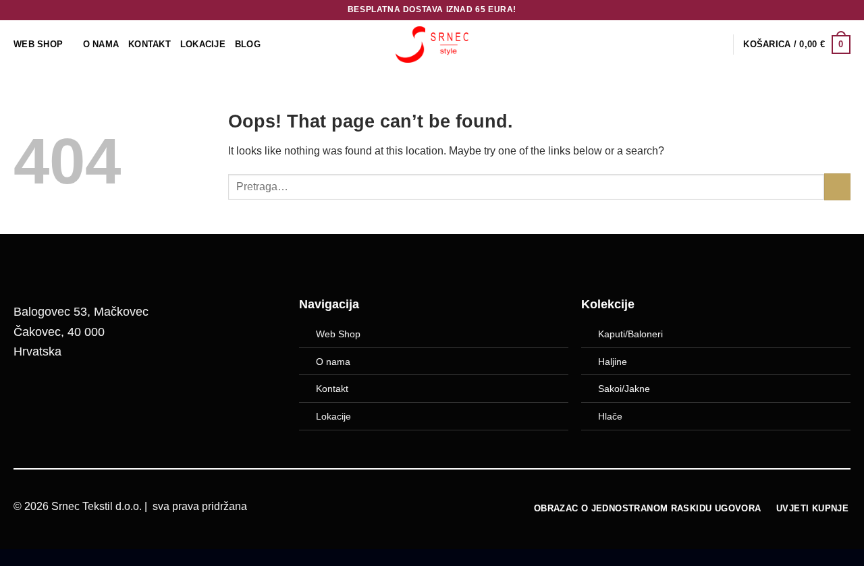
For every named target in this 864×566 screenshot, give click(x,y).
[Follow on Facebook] (30, 396)
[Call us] (99, 396)
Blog (248, 44)
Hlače (610, 416)
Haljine (612, 361)
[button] (796, 44)
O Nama (101, 44)
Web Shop (338, 334)
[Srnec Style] (432, 44)
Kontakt (149, 44)
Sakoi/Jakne (624, 388)
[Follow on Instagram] (64, 396)
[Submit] (837, 186)
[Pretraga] (718, 44)
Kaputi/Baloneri (630, 334)
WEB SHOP (38, 44)
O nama (333, 361)
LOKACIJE (202, 44)
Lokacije (333, 416)
